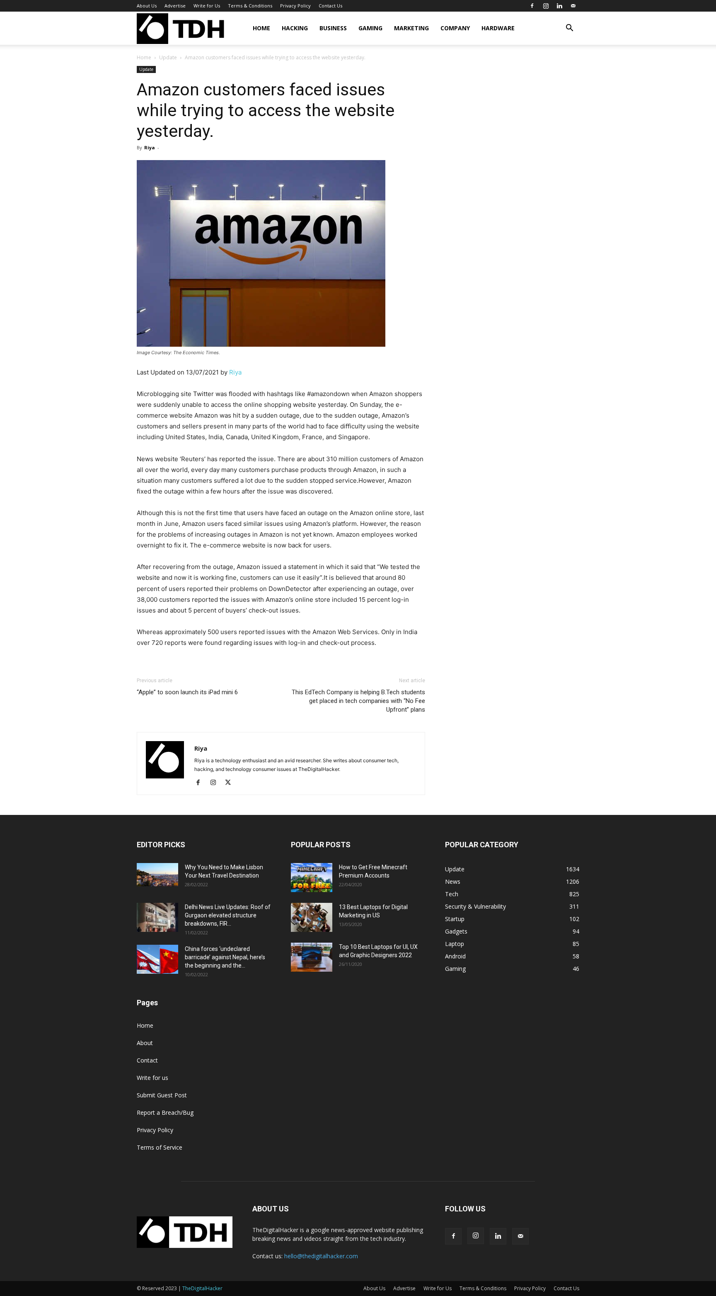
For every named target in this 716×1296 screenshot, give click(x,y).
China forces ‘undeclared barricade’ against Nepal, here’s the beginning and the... (225, 957)
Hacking (295, 28)
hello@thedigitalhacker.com (321, 1256)
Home (261, 28)
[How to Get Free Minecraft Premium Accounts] (311, 877)
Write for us (152, 1078)
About (145, 1043)
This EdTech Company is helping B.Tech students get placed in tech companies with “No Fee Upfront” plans (358, 700)
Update (168, 57)
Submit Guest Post (162, 1095)
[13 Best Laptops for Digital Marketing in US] (311, 917)
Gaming (370, 28)
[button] (569, 29)
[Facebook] (532, 6)
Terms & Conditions (250, 5)
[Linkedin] (559, 6)
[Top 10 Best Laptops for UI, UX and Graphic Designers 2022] (311, 957)
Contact (147, 1060)
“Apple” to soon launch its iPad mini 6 (187, 692)
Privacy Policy (295, 5)
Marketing (411, 28)
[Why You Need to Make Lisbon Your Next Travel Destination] (157, 874)
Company (455, 28)
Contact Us (330, 5)
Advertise (175, 5)
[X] (231, 783)
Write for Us (207, 5)
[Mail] (573, 6)
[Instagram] (545, 6)
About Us (147, 5)
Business (333, 28)
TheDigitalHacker (202, 1288)
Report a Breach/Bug (165, 1112)
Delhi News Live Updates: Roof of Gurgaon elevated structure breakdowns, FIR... (228, 915)
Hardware (498, 28)
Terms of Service (159, 1147)
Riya (149, 147)
